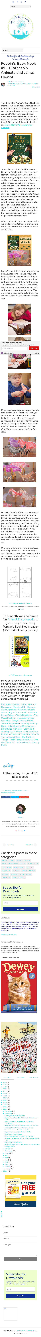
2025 (5, 1082)
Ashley (11, 82)
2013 (5, 1109)
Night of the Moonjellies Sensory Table (18, 1132)
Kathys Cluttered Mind (22, 720)
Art (12, 860)
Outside (16, 871)
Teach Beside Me (24, 715)
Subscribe (20, 909)
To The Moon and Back (20, 735)
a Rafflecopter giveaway (20, 675)
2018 (5, 1098)
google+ (25, 797)
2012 (5, 1171)
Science (5, 874)
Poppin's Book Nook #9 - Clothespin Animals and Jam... (21, 1119)
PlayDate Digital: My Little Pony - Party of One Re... (22, 1126)
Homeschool (19, 867)
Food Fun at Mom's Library (13, 1134)
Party (24, 871)
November (8, 1114)
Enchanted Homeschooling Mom (16, 704)
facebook (6, 797)
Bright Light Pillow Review (13, 1142)
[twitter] (25, 2)
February (8, 1167)
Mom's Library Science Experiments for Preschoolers (22, 1144)
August (7, 1153)
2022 (5, 1089)
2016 (5, 1102)
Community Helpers (10, 864)
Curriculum (33, 864)
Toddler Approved (10, 723)
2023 (5, 1087)
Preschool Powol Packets (22, 734)
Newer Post (10, 845)
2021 (5, 1091)
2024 (5, 1085)
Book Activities (21, 83)
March (7, 1164)
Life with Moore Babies (25, 1331)
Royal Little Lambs (17, 712)
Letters (30, 867)
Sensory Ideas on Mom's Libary (15, 1116)
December (8, 1111)
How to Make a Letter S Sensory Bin (17, 1130)
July (6, 1155)
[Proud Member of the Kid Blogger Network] (10, 1314)
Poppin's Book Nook (8, 793)
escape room (25, 874)
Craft (29, 83)
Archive (7, 1078)
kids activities (19, 878)
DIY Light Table (10, 1147)
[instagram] (21, 2)
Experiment (6, 867)
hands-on (6, 878)
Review (32, 871)
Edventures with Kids (11, 728)
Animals (12, 83)
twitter (16, 797)
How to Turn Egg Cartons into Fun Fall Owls (19, 1136)
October (8, 1149)
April (7, 1162)
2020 (5, 1093)
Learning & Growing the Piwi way (17, 730)
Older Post (29, 845)
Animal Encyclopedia (21, 620)
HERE (22, 609)
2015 (5, 1105)
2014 (5, 1107)
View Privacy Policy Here (8, 934)
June (6, 1158)
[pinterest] (13, 2)
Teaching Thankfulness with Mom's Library (19, 1128)
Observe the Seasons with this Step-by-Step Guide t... (22, 1139)
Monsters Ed (19, 707)
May (6, 1160)
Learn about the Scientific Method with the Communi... (19, 1122)
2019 (5, 1096)
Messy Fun (6, 871)
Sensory (14, 874)
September (9, 1151)
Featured (33, 1078)
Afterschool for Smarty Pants (20, 744)
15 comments (36, 87)
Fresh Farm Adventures (21, 739)
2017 (5, 1100)
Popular (20, 1078)
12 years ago (18, 82)
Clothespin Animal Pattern (20, 603)
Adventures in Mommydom (21, 726)
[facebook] (17, 2)
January (7, 1169)
